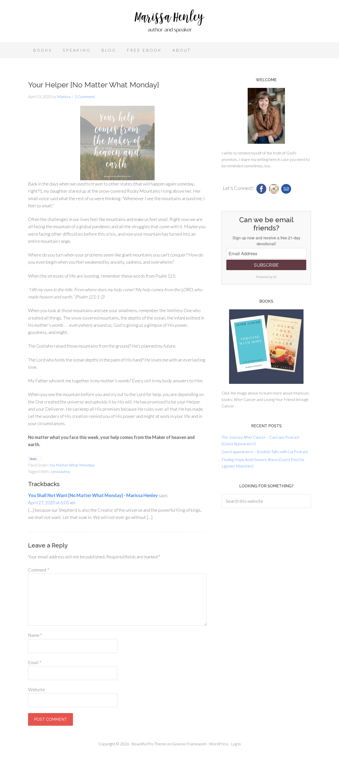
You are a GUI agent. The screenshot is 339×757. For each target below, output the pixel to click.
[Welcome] (266, 116)
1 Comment (85, 96)
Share (33, 458)
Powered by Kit (266, 277)
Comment (38, 570)
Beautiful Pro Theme (149, 743)
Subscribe (266, 265)
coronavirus (60, 471)
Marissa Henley (169, 22)
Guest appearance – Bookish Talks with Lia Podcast (265, 451)
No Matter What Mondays (72, 465)
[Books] (266, 346)
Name (35, 635)
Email (34, 662)
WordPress (219, 743)
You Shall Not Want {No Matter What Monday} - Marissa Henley (93, 495)
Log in (236, 743)
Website (36, 689)
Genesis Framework (189, 743)
